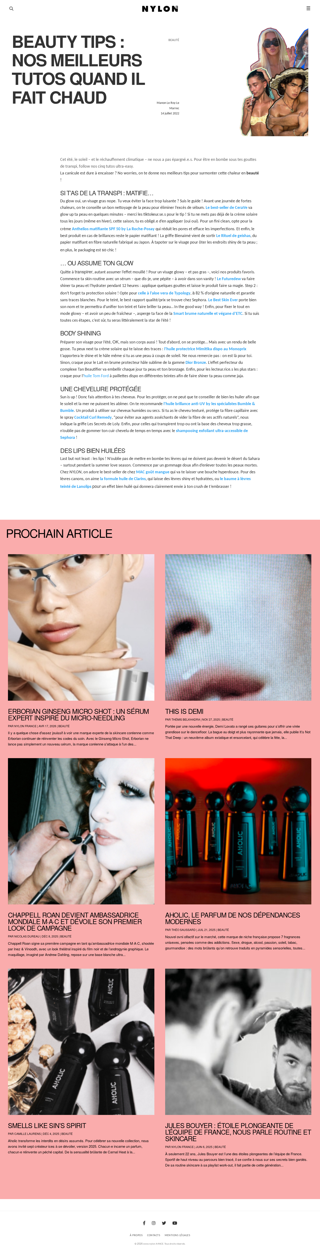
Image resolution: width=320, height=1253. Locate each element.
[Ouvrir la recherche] (11, 8)
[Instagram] (154, 1223)
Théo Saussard (183, 930)
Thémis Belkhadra (185, 719)
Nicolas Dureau (27, 936)
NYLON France (25, 726)
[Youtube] (174, 1223)
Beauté (64, 726)
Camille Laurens (27, 1134)
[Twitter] (164, 1223)
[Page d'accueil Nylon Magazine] (160, 8)
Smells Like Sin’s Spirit (47, 1125)
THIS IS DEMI (184, 711)
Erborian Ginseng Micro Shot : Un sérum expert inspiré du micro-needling (78, 714)
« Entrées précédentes (16, 1177)
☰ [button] (308, 8)
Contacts (153, 1235)
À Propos (136, 1235)
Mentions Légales (177, 1235)
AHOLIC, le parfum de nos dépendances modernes (232, 918)
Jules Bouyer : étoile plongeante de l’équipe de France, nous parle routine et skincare (238, 1132)
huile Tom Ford (96, 376)
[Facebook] (144, 1223)
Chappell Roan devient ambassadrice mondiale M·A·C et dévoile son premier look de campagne (75, 921)
